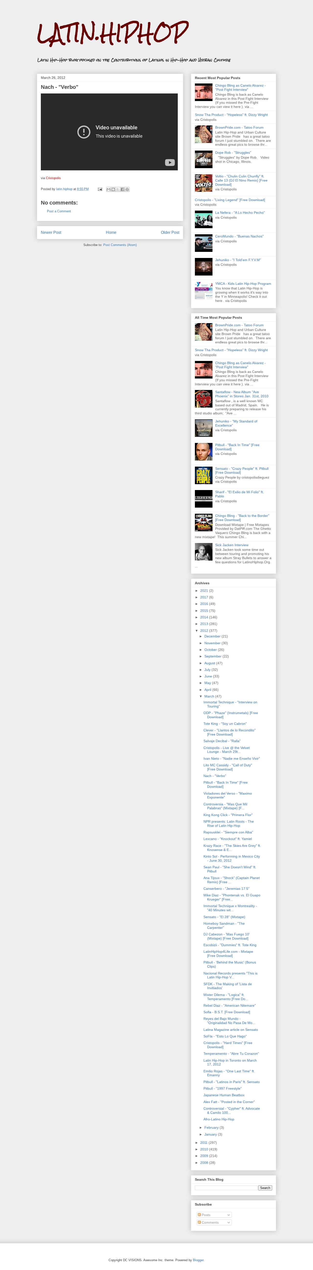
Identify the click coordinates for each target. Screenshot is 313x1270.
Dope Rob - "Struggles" (233, 152)
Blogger (198, 1260)
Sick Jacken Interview (231, 545)
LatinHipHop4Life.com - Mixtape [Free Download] (228, 954)
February (212, 1127)
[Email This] (108, 189)
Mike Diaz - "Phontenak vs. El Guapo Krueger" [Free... (231, 897)
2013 (204, 624)
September (213, 656)
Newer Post (51, 232)
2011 (204, 1143)
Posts (205, 1215)
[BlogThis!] (113, 189)
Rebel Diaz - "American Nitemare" (229, 1005)
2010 (204, 1149)
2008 (204, 1163)
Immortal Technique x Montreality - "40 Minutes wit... (230, 908)
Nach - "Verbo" (214, 776)
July (208, 670)
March (209, 696)
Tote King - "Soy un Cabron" (225, 724)
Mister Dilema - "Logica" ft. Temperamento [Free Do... (225, 997)
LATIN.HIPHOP (112, 33)
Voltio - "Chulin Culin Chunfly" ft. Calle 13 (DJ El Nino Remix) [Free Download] (241, 180)
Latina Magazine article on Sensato (230, 1030)
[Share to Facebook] (122, 189)
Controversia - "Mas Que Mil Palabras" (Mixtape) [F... (225, 806)
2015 (204, 611)
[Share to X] (117, 189)
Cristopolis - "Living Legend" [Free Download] (230, 200)
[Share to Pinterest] (127, 189)
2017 (204, 597)
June (208, 676)
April (208, 690)
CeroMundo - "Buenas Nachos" (239, 236)
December (213, 636)
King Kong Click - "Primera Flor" (228, 815)
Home (111, 232)
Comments (210, 1222)
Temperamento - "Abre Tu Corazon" (231, 1053)
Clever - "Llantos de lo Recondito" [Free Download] (229, 732)
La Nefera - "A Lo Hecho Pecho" (240, 213)
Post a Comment (59, 211)
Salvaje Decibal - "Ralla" (222, 741)
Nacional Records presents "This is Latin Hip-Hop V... (230, 975)
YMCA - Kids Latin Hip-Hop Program (243, 284)
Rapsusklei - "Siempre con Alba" (228, 832)
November (213, 643)
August (210, 663)
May (208, 683)
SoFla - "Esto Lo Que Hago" (225, 1036)
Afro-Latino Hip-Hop (218, 1119)
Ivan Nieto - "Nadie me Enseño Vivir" (231, 758)
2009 (204, 1156)
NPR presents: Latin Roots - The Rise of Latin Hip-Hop (228, 823)
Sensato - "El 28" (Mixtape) (224, 917)
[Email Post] (99, 189)
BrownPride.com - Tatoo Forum (239, 127)
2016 (204, 604)
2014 (204, 617)
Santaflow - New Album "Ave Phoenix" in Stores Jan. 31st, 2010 (241, 394)
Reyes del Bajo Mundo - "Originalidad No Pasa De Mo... (229, 1021)
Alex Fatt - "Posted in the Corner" (229, 1102)
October (211, 650)
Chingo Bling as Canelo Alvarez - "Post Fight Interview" (240, 87)
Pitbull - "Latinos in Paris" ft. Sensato (231, 1082)
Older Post (170, 232)
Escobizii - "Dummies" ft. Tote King (230, 945)
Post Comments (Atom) (120, 245)
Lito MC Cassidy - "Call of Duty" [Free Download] (227, 767)
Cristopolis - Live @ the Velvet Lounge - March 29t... (226, 750)
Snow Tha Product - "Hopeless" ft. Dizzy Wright (231, 115)
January (211, 1134)
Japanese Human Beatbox (224, 1095)
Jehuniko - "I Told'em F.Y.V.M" (238, 260)
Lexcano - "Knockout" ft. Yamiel (227, 839)
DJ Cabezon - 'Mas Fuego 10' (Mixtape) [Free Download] (226, 936)
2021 (204, 591)
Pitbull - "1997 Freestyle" (222, 1088)
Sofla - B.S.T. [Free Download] (226, 1012)
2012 (204, 631)
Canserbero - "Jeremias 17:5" (226, 889)
